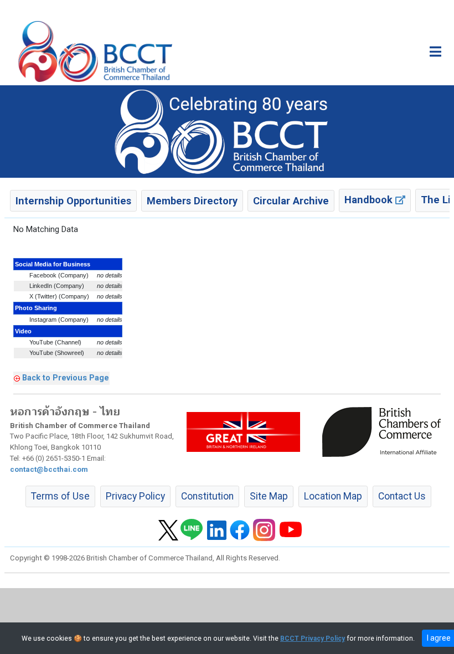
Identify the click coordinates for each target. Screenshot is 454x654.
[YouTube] (291, 529)
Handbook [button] (369, 199)
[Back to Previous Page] (17, 378)
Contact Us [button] (402, 496)
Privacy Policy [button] (135, 496)
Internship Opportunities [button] (73, 201)
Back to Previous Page (65, 378)
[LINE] (191, 529)
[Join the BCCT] (227, 131)
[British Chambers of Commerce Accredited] (384, 431)
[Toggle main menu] (435, 51)
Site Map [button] (269, 496)
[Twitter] (168, 529)
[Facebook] (240, 529)
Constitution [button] (207, 496)
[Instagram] (264, 529)
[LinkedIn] (216, 529)
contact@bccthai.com (49, 469)
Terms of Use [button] (60, 496)
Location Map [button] (333, 496)
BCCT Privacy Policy (312, 638)
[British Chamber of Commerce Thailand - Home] (95, 51)
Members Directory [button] (192, 201)
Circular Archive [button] (291, 201)
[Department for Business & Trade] (243, 431)
